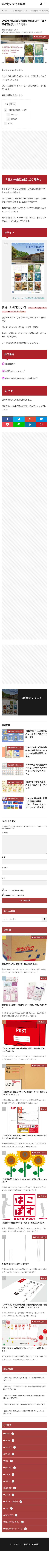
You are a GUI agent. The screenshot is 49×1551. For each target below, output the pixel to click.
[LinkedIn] (30, 424)
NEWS (9, 1434)
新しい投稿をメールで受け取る (13, 895)
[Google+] (30, 419)
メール (5, 868)
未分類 (9, 1495)
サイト (4, 878)
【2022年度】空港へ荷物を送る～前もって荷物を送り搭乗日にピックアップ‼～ (24, 1396)
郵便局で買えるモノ (20, 11)
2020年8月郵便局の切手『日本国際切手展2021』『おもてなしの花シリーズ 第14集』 (36, 803)
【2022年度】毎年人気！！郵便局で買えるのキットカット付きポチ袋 (24, 1412)
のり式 (6, 32)
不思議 (9, 1454)
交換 (8, 1461)
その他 (9, 1440)
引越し (9, 1481)
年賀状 (9, 1474)
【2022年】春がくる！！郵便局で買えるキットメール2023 (24, 1404)
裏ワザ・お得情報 (40, 1237)
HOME (6, 11)
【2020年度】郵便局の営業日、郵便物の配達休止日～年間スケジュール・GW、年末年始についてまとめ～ (24, 1306)
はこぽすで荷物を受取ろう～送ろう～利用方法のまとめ (23, 1223)
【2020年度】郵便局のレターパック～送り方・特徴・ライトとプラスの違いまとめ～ (24, 1136)
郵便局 (31, 32)
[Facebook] (7, 419)
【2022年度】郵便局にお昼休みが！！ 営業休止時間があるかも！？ (24, 1379)
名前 (4, 857)
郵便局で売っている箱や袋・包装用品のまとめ (20, 964)
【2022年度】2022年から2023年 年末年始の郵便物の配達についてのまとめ (24, 1388)
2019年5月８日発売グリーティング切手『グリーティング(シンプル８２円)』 (36, 769)
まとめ (8, 124)
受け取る (43, 1022)
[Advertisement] (24, 149)
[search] (44, 919)
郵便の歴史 (10, 1515)
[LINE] (18, 424)
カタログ (10, 1447)
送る (44, 978)
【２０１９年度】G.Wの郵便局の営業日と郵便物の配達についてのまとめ (24, 1049)
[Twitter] (18, 419)
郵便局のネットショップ (15, 1529)
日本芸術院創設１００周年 (18, 32)
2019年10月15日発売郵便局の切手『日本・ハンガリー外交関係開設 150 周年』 (36, 752)
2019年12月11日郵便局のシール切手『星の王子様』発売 (36, 734)
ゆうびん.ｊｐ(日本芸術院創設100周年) (28, 298)
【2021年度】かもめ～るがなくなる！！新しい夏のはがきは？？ (24, 1180)
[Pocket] (7, 424)
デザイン (12, 115)
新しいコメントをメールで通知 (13, 890)
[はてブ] (41, 419)
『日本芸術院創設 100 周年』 (16, 110)
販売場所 (12, 119)
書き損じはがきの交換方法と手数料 (15, 1264)
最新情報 (10, 1488)
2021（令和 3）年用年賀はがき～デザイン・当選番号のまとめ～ (24, 1349)
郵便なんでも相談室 (13, 4)
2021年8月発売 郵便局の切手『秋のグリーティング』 (36, 785)
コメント (5, 833)
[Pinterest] (41, 424)
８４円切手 (38, 32)
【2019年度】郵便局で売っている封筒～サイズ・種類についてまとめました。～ (24, 1093)
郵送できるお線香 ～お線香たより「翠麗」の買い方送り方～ (24, 1006)
